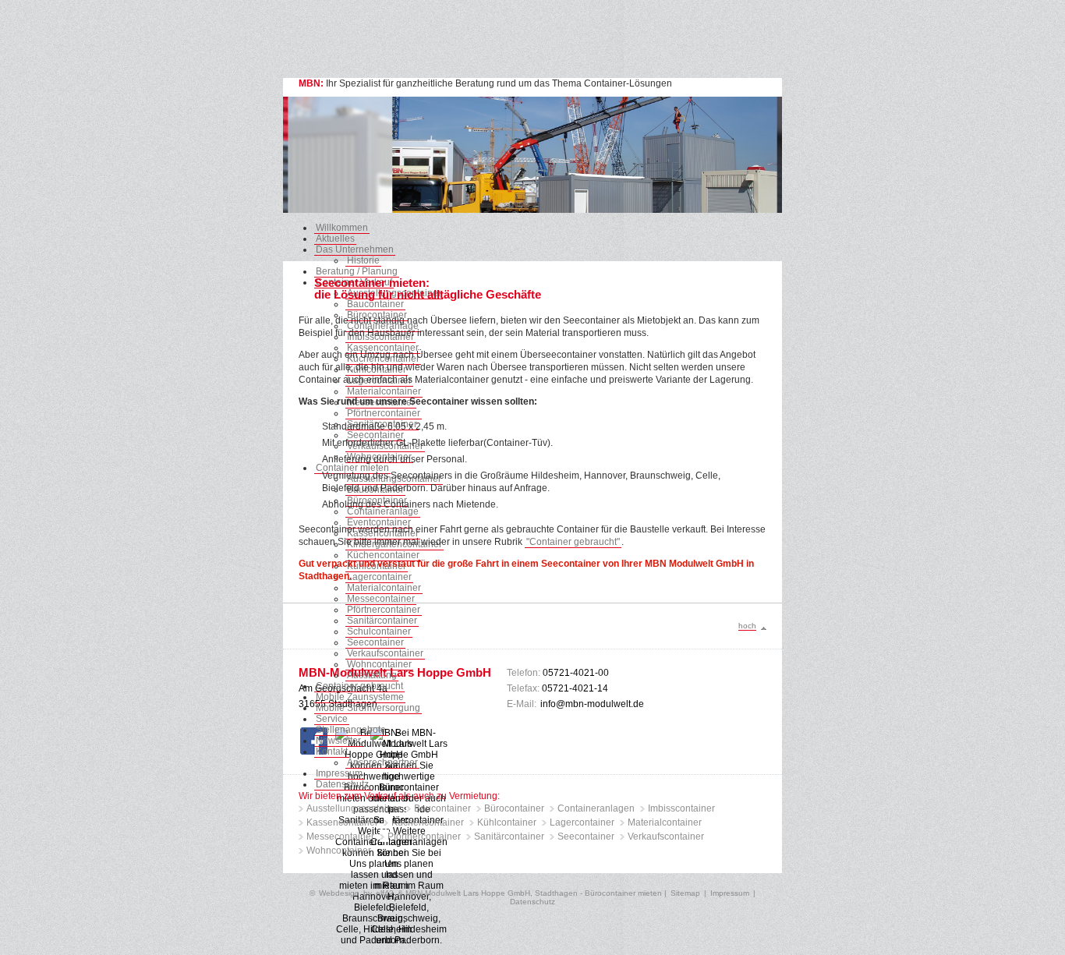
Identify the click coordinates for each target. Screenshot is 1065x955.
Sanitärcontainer (509, 836)
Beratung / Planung (357, 271)
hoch (747, 625)
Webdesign (339, 893)
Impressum (339, 773)
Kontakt (332, 751)
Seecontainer (375, 435)
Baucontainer (375, 304)
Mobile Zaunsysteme (360, 696)
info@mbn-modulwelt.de (592, 704)
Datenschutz (342, 784)
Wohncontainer (379, 664)
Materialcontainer (384, 391)
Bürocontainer (514, 808)
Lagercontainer (582, 822)
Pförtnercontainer (383, 413)
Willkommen (342, 227)
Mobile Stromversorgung (368, 707)
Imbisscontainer (681, 808)
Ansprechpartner (382, 762)
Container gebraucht (359, 686)
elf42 (385, 893)
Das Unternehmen (355, 249)
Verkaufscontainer (385, 653)
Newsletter (338, 740)
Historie (363, 260)
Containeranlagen (596, 808)
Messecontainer (381, 598)
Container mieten (352, 467)
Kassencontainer (342, 822)
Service (332, 718)
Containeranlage (383, 511)
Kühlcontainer (506, 822)
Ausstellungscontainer (353, 808)
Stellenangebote (351, 729)
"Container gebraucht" (573, 541)
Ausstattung (372, 675)
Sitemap (685, 893)
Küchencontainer (383, 555)
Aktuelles (335, 238)
